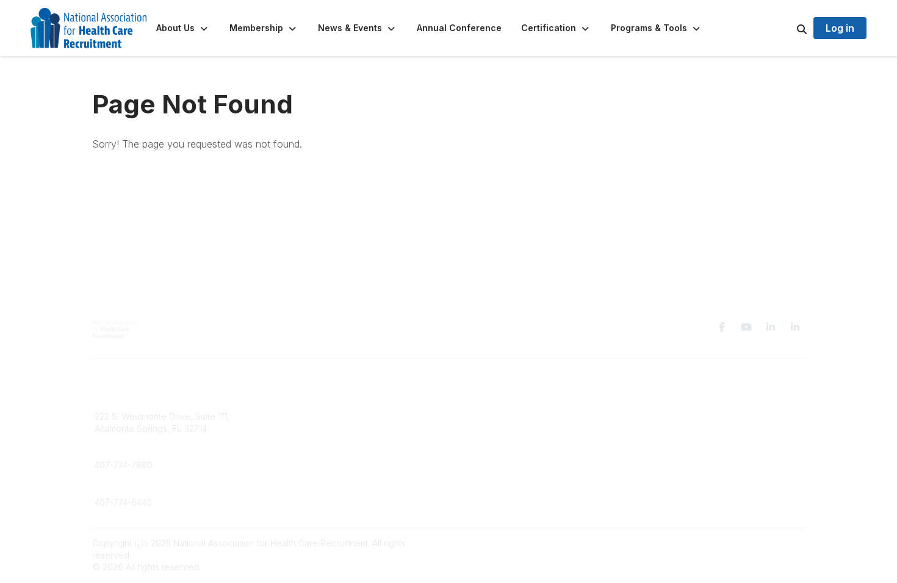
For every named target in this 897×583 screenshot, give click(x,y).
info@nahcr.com (127, 398)
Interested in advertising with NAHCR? (351, 422)
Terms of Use (663, 410)
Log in (840, 28)
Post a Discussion (491, 410)
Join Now (294, 410)
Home (287, 398)
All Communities (487, 398)
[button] (183, 28)
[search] (786, 28)
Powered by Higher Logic (753, 543)
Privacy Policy (664, 398)
